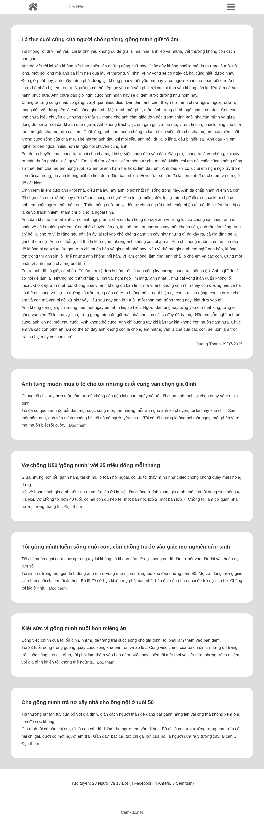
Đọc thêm (78, 425)
